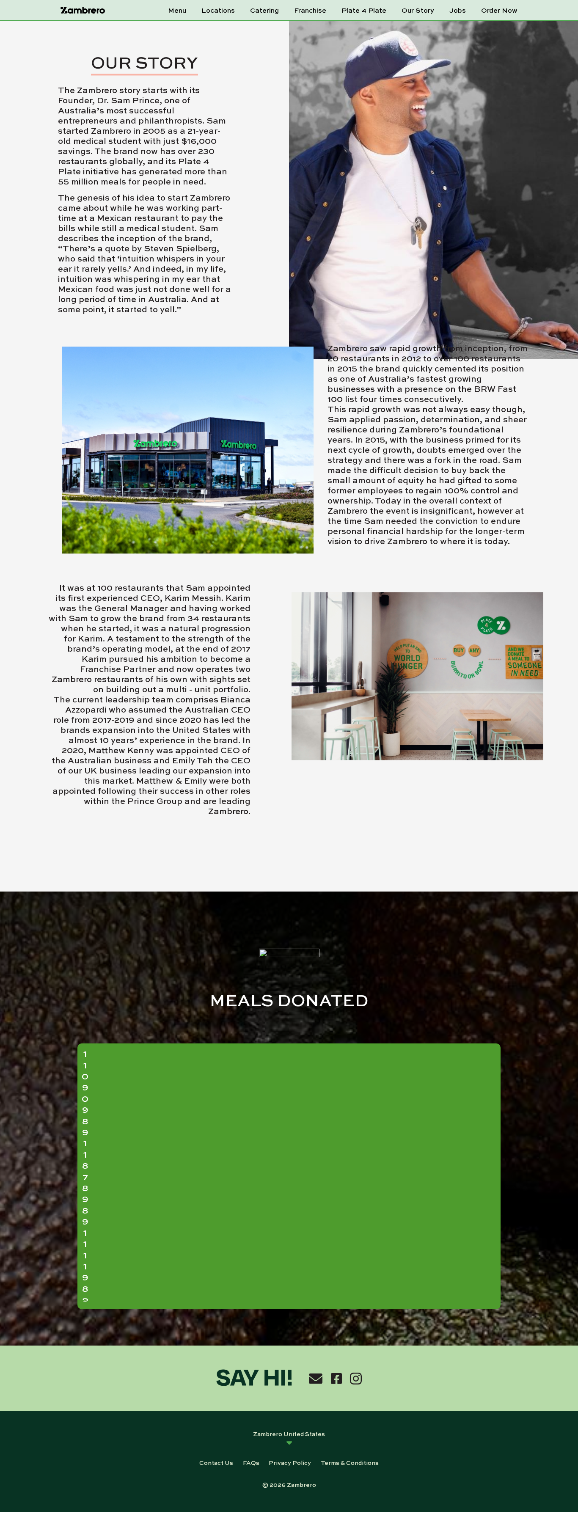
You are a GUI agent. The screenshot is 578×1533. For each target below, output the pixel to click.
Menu (177, 10)
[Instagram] (356, 1378)
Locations (218, 10)
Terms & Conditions (350, 1462)
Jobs (457, 10)
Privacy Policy (290, 1462)
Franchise (310, 10)
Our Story (418, 10)
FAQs (251, 1462)
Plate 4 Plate (363, 10)
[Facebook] (336, 1378)
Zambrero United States (289, 1433)
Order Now (499, 10)
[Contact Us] (315, 1378)
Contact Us (216, 1462)
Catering (264, 10)
